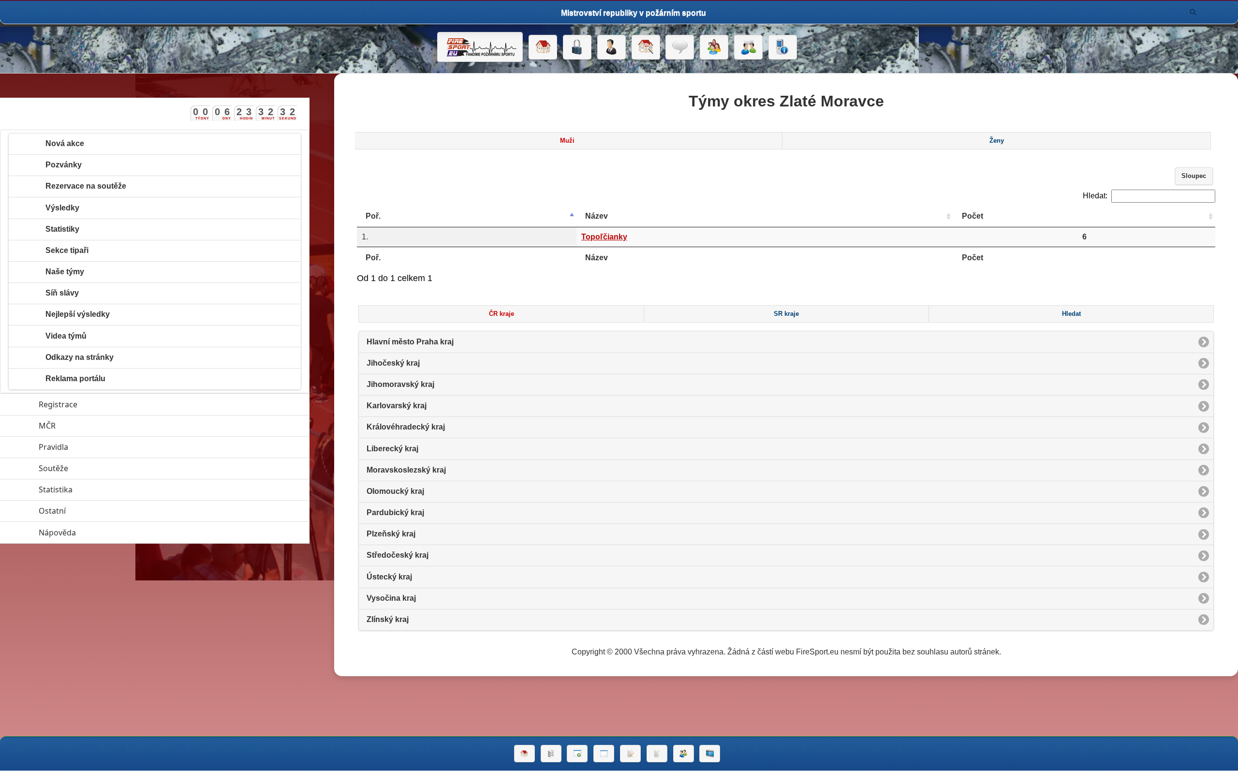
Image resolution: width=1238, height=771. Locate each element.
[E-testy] (714, 47)
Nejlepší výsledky (77, 314)
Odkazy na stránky (79, 357)
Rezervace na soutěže (85, 186)
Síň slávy (62, 293)
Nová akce (64, 143)
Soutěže (98, 468)
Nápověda (102, 532)
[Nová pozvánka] (577, 753)
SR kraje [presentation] (786, 314)
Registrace (58, 404)
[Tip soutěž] (683, 753)
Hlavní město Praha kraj (410, 342)
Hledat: (1095, 196)
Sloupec (1193, 176)
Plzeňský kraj (391, 534)
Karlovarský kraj (397, 405)
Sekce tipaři (66, 250)
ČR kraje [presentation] (501, 314)
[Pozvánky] (603, 753)
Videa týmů (66, 336)
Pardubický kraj (395, 512)
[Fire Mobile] (782, 47)
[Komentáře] (679, 47)
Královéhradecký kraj (406, 427)
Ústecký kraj (389, 577)
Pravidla (98, 447)
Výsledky (62, 208)
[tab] (567, 140)
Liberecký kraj (392, 449)
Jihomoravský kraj (400, 384)
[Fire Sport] (480, 47)
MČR (92, 425)
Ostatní (97, 510)
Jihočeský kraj (393, 363)
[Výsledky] (657, 753)
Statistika (100, 489)
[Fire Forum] (748, 47)
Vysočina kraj (391, 598)
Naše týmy (64, 271)
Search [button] (1193, 12)
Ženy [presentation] (996, 140)
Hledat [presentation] (1071, 314)
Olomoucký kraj (395, 491)
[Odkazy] (646, 47)
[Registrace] (611, 47)
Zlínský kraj (388, 619)
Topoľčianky (604, 237)
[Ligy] (551, 753)
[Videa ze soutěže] (709, 753)
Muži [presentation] (567, 140)
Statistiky (62, 229)
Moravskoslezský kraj (406, 470)
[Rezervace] (630, 753)
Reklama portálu (75, 378)
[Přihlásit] (577, 47)
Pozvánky (63, 165)
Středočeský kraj (397, 555)
